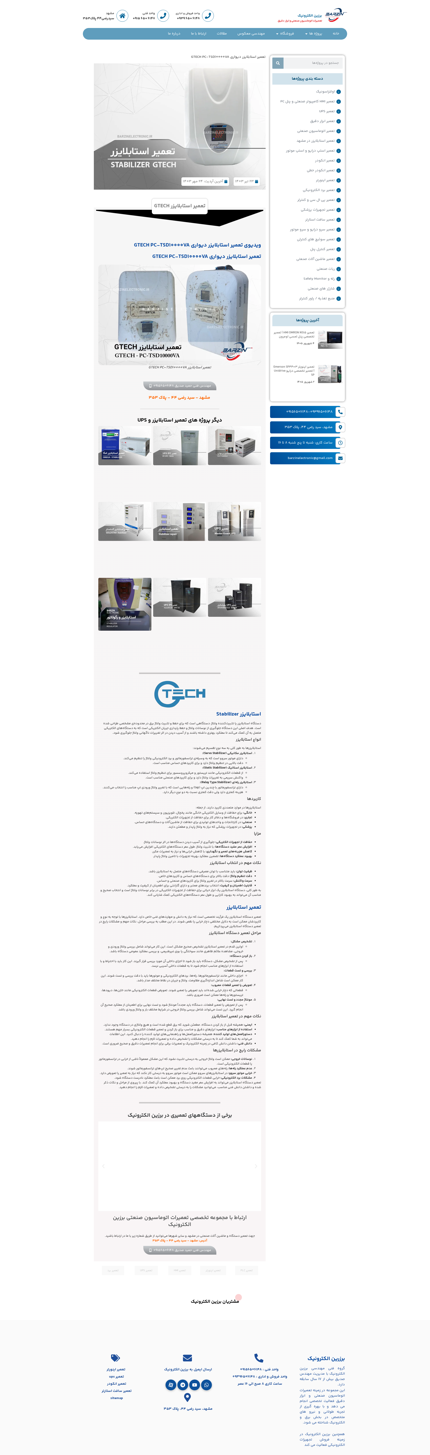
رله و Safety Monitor (319, 279)
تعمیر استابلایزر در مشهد (316, 141)
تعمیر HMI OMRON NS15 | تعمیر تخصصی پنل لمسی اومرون (294, 334)
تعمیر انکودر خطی (321, 170)
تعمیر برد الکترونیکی (319, 190)
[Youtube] (194, 1385)
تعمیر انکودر (325, 160)
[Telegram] (182, 1385)
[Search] (278, 63)
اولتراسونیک (325, 91)
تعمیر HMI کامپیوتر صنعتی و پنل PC (307, 101)
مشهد (110, 13)
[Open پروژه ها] (306, 33)
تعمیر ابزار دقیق (322, 121)
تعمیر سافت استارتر (320, 220)
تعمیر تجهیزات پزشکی (318, 210)
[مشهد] (122, 16)
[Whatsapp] (206, 1385)
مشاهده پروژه (180, 1173)
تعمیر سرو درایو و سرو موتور (312, 229)
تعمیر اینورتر (325, 180)
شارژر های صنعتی (321, 288)
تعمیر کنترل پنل (322, 249)
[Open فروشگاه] (277, 33)
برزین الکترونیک (310, 16)
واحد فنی (148, 13)
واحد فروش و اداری (188, 13)
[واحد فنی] (163, 16)
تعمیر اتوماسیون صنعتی (316, 131)
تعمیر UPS (327, 111)
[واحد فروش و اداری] (208, 16)
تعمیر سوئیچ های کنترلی (316, 239)
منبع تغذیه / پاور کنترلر (317, 298)
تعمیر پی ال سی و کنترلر (316, 200)
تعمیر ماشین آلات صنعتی (315, 259)
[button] (256, 1166)
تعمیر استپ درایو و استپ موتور (310, 151)
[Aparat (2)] (171, 1385)
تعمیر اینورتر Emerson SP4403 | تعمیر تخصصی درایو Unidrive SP (293, 370)
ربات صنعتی (326, 269)
